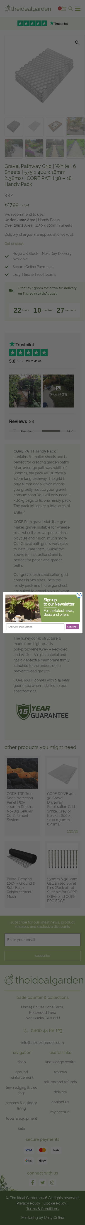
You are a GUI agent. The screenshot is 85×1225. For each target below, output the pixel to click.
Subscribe (72, 626)
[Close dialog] (79, 595)
